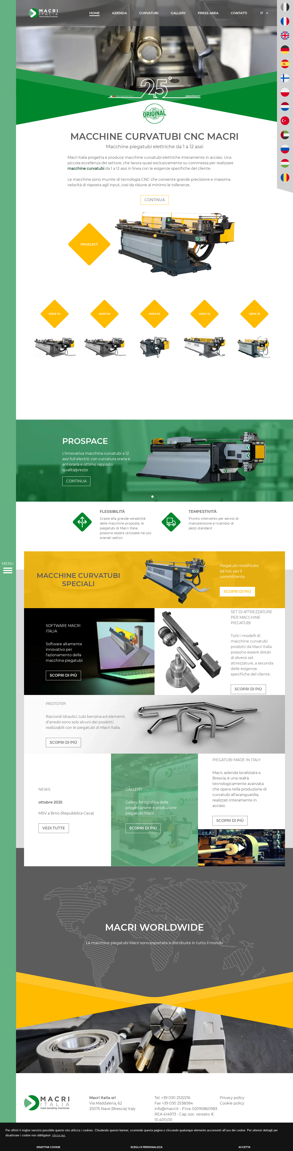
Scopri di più (237, 591)
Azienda (119, 13)
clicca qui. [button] (59, 1135)
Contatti (239, 13)
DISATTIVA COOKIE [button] (48, 1147)
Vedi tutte (53, 828)
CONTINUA (154, 200)
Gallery (178, 13)
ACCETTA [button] (244, 1147)
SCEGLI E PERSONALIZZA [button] (146, 1147)
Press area (208, 13)
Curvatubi (148, 13)
